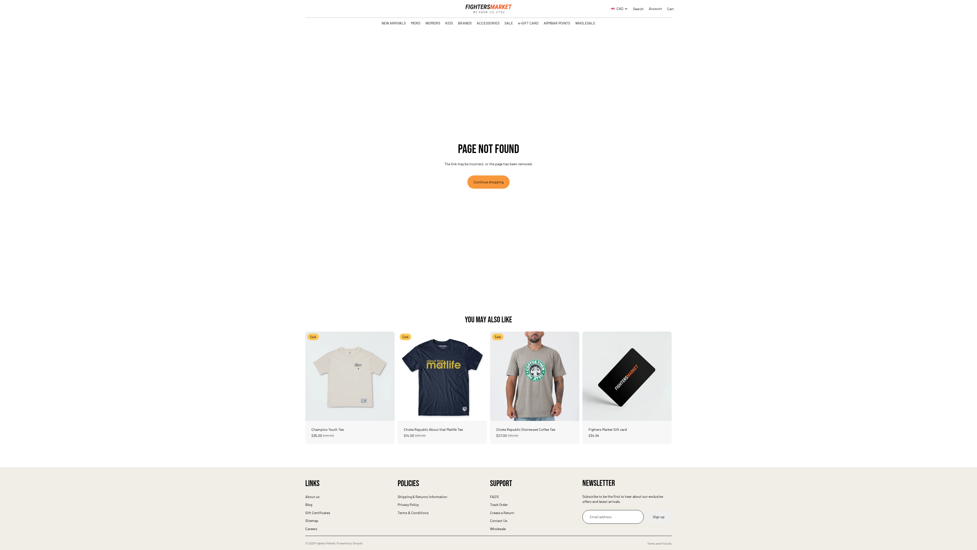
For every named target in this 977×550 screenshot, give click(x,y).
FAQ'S (494, 496)
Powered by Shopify (350, 543)
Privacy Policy (408, 504)
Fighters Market (325, 543)
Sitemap (311, 520)
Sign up (659, 517)
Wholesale (498, 529)
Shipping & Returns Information (422, 496)
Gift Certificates (317, 512)
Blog (308, 504)
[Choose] (386, 413)
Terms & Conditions (413, 512)
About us (312, 496)
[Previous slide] (313, 376)
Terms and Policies (659, 543)
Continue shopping (488, 182)
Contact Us (498, 520)
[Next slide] (387, 376)
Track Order (499, 504)
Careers (311, 529)
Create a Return (502, 512)
